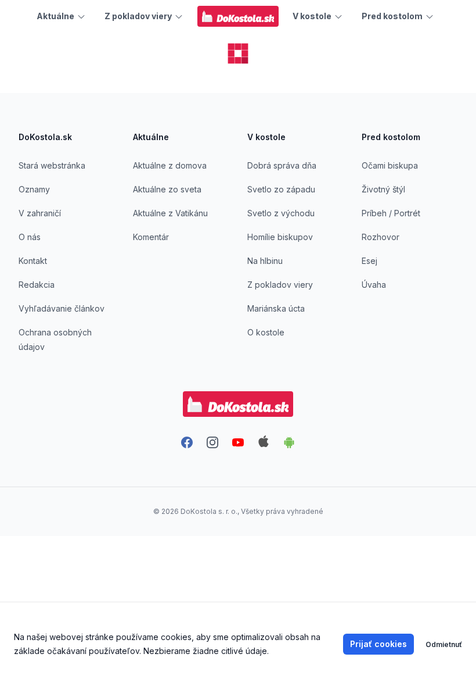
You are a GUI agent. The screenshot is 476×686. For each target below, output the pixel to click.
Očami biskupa (390, 165)
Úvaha (374, 285)
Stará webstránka (52, 165)
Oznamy (34, 189)
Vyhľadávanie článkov (61, 308)
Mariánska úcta (276, 308)
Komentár (151, 237)
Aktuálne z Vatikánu (170, 213)
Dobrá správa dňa (281, 165)
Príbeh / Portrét (391, 213)
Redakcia (37, 285)
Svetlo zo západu (281, 189)
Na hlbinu (265, 261)
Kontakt (33, 261)
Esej (369, 261)
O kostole (265, 332)
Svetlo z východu (281, 213)
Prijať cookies (378, 644)
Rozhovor (380, 237)
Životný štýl (383, 189)
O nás (30, 237)
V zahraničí (40, 213)
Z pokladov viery (280, 285)
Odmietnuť (443, 644)
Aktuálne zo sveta (167, 189)
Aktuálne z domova (170, 165)
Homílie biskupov (280, 237)
